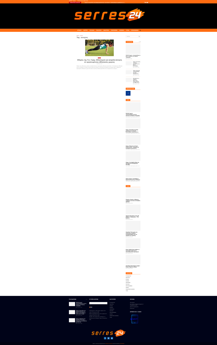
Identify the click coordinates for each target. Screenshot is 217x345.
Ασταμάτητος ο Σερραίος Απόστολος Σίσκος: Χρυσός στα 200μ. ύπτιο (136, 80)
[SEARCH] (139, 36)
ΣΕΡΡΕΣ (85, 30)
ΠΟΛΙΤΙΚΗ (98, 30)
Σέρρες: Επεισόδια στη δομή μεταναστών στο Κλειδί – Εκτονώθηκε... (136, 63)
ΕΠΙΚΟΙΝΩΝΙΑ (122, 343)
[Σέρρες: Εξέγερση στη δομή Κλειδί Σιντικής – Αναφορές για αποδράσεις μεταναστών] (129, 72)
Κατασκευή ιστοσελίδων (109, 343)
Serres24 (128, 133)
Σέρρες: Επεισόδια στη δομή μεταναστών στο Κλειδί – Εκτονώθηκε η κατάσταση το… (104, 2)
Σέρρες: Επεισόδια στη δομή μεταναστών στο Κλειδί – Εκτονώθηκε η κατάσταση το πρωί (81, 312)
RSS (91, 307)
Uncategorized (128, 275)
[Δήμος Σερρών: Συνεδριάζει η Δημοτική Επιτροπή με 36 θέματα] (133, 172)
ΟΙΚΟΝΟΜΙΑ (114, 30)
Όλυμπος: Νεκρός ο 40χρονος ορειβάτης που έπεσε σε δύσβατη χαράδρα (133, 200)
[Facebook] (105, 338)
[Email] (112, 338)
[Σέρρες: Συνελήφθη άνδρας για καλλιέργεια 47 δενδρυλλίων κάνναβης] (133, 156)
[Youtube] (108, 338)
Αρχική (79, 30)
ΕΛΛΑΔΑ (92, 30)
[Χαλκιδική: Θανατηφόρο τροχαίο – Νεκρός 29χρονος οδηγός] (133, 259)
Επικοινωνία (134, 30)
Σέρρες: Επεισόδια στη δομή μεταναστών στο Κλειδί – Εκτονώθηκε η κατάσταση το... (132, 131)
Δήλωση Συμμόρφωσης (134, 306)
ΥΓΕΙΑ (127, 30)
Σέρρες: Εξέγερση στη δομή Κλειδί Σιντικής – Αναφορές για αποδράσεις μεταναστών (132, 147)
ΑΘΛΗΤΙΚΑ (106, 30)
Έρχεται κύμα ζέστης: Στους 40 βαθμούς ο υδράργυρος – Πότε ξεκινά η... (132, 217)
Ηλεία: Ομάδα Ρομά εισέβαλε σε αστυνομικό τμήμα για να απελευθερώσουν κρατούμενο (132, 250)
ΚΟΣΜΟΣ (121, 30)
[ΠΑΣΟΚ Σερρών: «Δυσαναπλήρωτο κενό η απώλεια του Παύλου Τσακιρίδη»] (133, 49)
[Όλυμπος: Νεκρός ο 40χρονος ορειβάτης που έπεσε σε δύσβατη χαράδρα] (133, 193)
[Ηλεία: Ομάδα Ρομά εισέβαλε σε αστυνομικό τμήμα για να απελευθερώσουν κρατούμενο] (133, 243)
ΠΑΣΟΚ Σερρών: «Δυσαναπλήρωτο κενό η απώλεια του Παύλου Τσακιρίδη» (133, 56)
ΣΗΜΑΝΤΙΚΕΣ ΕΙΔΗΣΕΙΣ (130, 289)
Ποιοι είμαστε (132, 302)
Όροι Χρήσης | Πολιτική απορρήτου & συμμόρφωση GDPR (136, 305)
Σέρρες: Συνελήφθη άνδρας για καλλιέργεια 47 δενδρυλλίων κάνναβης (132, 163)
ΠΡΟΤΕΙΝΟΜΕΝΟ (129, 285)
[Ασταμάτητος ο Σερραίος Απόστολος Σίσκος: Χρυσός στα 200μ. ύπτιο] (129, 80)
